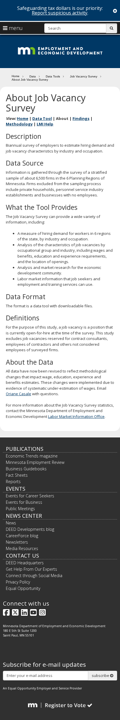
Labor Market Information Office (76, 416)
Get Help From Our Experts (31, 569)
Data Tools (53, 76)
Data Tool (42, 118)
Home (16, 76)
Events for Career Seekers (30, 496)
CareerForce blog (22, 535)
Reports (13, 481)
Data (32, 76)
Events (15, 488)
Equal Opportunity (23, 588)
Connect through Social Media (34, 575)
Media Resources (22, 548)
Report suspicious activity (59, 13)
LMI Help (45, 124)
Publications (24, 448)
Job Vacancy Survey (83, 76)
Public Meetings (20, 508)
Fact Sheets (17, 475)
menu (15, 27)
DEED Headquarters (25, 562)
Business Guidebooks (26, 468)
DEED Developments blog (30, 529)
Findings (81, 118)
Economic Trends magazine (32, 456)
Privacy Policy (18, 582)
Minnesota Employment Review (35, 462)
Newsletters (17, 542)
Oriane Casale (18, 393)
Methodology (19, 124)
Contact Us (22, 555)
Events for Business (24, 502)
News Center (24, 515)
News (11, 523)
